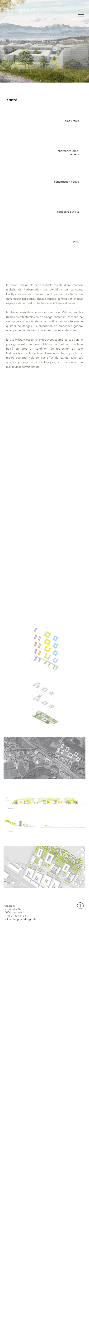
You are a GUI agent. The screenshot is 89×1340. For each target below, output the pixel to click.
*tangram (20, 10)
